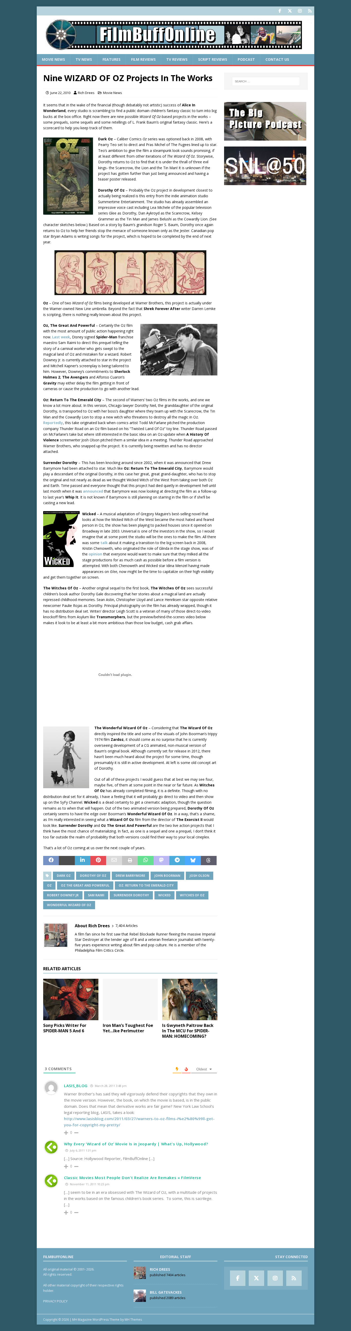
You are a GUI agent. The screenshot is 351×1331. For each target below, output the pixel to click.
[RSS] (309, 10)
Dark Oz (64, 875)
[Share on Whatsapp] (145, 860)
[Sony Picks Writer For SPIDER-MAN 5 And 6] (70, 999)
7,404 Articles (126, 925)
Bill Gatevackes (166, 1292)
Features (112, 59)
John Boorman (167, 875)
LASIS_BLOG (76, 1085)
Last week (61, 336)
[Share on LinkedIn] (82, 860)
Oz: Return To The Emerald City (146, 885)
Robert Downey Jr (63, 895)
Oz (49, 885)
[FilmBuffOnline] (175, 51)
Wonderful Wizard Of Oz (69, 905)
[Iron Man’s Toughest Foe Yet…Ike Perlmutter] (130, 999)
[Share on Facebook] (51, 860)
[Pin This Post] (98, 860)
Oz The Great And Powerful (85, 885)
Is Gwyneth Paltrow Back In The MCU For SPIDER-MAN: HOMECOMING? (188, 1031)
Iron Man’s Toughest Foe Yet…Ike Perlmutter (128, 1028)
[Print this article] (130, 860)
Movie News (53, 59)
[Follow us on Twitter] (289, 10)
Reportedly (53, 422)
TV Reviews (177, 59)
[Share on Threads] (209, 860)
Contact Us (277, 59)
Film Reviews (143, 59)
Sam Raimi (96, 895)
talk (104, 542)
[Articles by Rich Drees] (140, 1276)
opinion (95, 554)
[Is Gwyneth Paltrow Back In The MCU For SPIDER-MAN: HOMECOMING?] (189, 999)
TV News (84, 59)
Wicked (164, 895)
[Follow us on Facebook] (279, 10)
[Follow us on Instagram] (299, 10)
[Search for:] (266, 81)
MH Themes (133, 1319)
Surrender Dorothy (131, 895)
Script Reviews (212, 59)
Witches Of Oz (192, 895)
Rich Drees (86, 92)
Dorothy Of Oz (93, 875)
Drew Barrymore (130, 875)
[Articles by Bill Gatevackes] (140, 1299)
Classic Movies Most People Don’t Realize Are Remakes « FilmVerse (132, 1177)
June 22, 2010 (60, 92)
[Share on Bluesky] (193, 860)
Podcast (246, 59)
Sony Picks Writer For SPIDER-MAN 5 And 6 (64, 1028)
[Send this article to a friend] (114, 860)
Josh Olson (199, 875)
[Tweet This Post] (67, 860)
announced (93, 491)
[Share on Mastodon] (161, 860)
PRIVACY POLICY (55, 1301)
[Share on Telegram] (177, 860)
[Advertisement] (266, 223)
